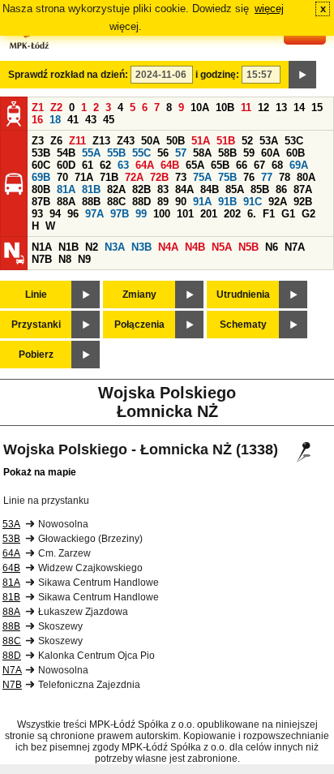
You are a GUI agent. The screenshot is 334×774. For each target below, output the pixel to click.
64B (170, 165)
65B (220, 165)
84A (184, 189)
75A (202, 177)
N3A (115, 247)
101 (185, 214)
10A (200, 107)
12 (263, 107)
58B (227, 153)
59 (249, 153)
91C (252, 202)
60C (41, 165)
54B (66, 153)
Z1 (38, 107)
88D (141, 202)
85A (234, 189)
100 (161, 214)
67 (259, 165)
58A (202, 153)
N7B (42, 259)
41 (73, 120)
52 (247, 141)
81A (66, 189)
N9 (84, 259)
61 (87, 165)
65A (195, 165)
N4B (195, 247)
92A (277, 202)
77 (266, 177)
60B (295, 153)
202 (232, 214)
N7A (295, 247)
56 (163, 153)
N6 (271, 247)
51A (200, 141)
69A (298, 165)
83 (163, 189)
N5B (248, 247)
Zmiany (139, 294)
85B (259, 189)
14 (299, 107)
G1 (288, 214)
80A (306, 177)
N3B (141, 247)
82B (141, 189)
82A (116, 189)
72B (159, 177)
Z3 (38, 141)
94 (55, 214)
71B (109, 177)
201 (208, 214)
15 (317, 107)
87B (41, 202)
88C (116, 202)
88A (66, 202)
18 (55, 120)
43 (90, 120)
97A (94, 214)
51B (225, 141)
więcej (269, 8)
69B (41, 177)
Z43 (126, 141)
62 (105, 165)
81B (91, 189)
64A (144, 165)
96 (73, 214)
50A (150, 141)
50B (175, 141)
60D (66, 165)
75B (227, 177)
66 (241, 165)
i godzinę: (217, 74)
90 (180, 202)
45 (108, 120)
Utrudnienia (243, 294)
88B (91, 202)
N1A (42, 247)
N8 (64, 259)
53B (41, 153)
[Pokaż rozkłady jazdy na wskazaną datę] (302, 74)
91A (202, 202)
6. (251, 214)
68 (277, 165)
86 (281, 189)
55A (91, 153)
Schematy (243, 324)
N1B (68, 247)
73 (180, 177)
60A (270, 153)
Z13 (101, 141)
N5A (222, 247)
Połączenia (139, 324)
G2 (308, 214)
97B (119, 214)
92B (302, 202)
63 (123, 165)
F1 (269, 214)
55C (141, 153)
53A (268, 141)
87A (302, 189)
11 (246, 107)
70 (62, 177)
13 (281, 107)
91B (227, 202)
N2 (91, 247)
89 (163, 202)
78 (284, 177)
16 (37, 120)
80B (41, 189)
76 (249, 177)
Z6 (56, 141)
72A (134, 177)
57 (180, 153)
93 (37, 214)
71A (84, 177)
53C (294, 141)
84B (209, 189)
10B (225, 107)
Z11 (77, 141)
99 (141, 214)
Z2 (56, 107)
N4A (168, 247)
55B (116, 153)
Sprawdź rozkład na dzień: (68, 74)
